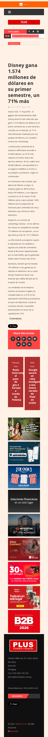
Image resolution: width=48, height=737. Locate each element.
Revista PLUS (21, 724)
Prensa (12, 107)
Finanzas (14, 43)
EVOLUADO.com (31, 688)
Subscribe (14, 731)
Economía (36, 36)
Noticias (17, 36)
